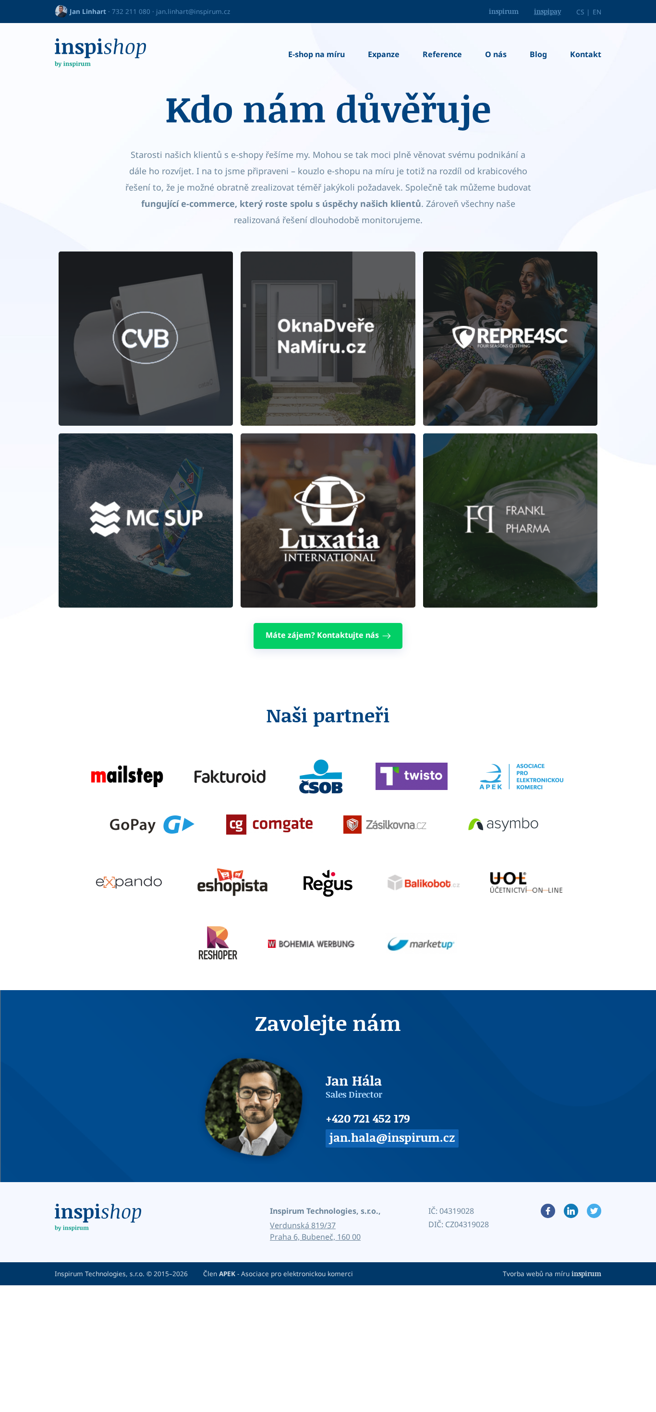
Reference (442, 54)
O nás (496, 54)
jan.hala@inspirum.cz (392, 1137)
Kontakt (585, 54)
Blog (538, 54)
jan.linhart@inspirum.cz (193, 11)
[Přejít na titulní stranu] (100, 54)
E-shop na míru (316, 54)
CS (580, 11)
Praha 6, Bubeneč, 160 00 (315, 1237)
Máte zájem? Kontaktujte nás (322, 635)
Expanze (384, 54)
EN (597, 11)
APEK (227, 1273)
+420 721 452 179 (368, 1118)
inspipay (547, 11)
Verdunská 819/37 (303, 1225)
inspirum (504, 11)
